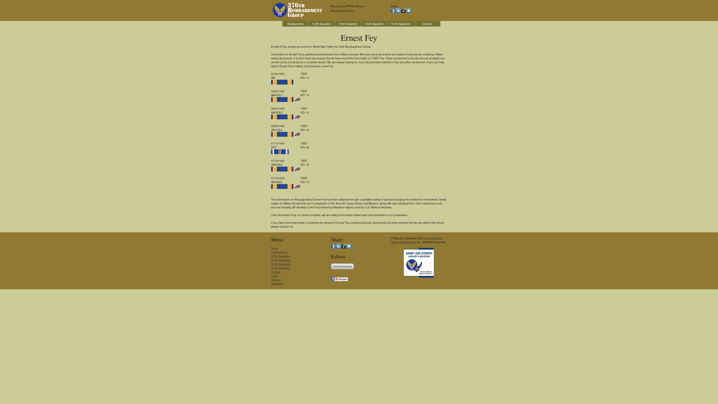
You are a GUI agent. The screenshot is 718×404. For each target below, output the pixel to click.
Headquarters (295, 24)
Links (274, 276)
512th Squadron (321, 24)
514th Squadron (374, 24)
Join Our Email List (342, 266)
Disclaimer (277, 283)
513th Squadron (348, 24)
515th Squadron (400, 24)
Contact (427, 24)
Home (274, 248)
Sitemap (276, 279)
